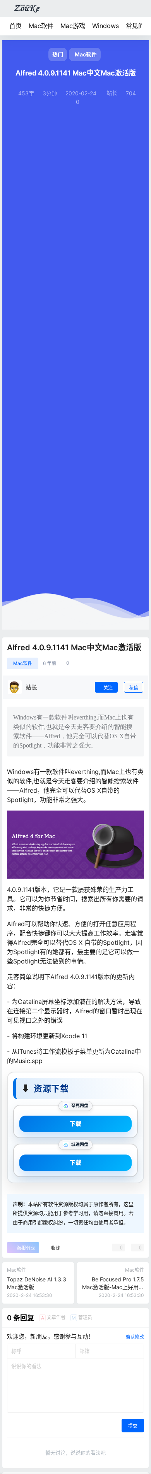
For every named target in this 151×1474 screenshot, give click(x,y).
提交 (132, 1426)
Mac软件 (41, 26)
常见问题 (138, 26)
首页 (15, 26)
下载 (75, 1123)
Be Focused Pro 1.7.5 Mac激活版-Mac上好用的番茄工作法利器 (113, 1287)
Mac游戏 (72, 26)
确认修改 (134, 1337)
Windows (105, 26)
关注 (108, 688)
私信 (133, 688)
